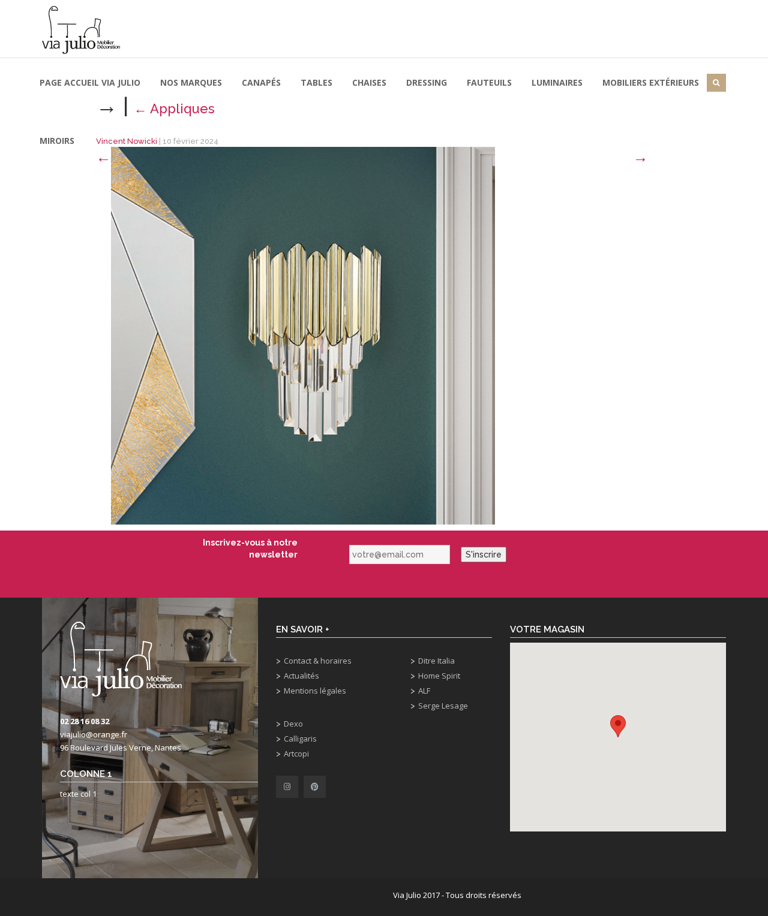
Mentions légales (315, 690)
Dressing (426, 82)
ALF (424, 690)
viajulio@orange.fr (93, 734)
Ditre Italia (436, 660)
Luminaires (557, 82)
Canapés (261, 82)
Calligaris (300, 738)
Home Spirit (439, 675)
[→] (303, 335)
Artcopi (296, 753)
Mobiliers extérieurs (650, 82)
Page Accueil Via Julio (90, 82)
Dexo (293, 723)
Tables (316, 82)
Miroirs (57, 140)
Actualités (301, 675)
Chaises (369, 82)
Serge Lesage (443, 705)
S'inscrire (484, 554)
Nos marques (191, 82)
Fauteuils (489, 82)
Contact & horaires (318, 660)
